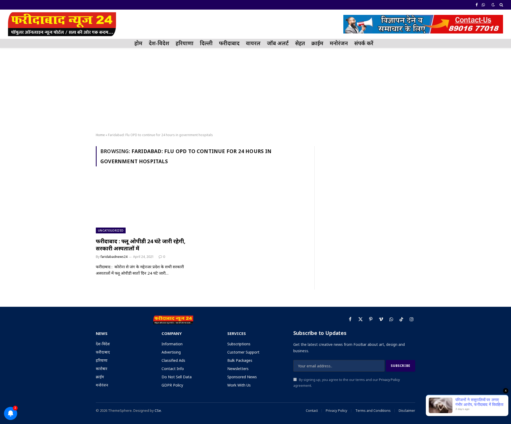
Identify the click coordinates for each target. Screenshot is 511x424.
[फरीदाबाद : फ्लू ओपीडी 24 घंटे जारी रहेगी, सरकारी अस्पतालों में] (146, 205)
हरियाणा (184, 43)
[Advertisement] (255, 90)
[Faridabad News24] (62, 24)
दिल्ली (206, 43)
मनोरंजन (339, 43)
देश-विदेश (159, 43)
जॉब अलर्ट (278, 43)
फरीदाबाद (229, 43)
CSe (158, 410)
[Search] (500, 5)
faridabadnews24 (113, 256)
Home (100, 135)
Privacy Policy (389, 379)
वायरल (253, 43)
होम (138, 43)
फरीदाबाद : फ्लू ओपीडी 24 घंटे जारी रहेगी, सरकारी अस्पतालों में (141, 245)
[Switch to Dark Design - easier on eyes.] (493, 5)
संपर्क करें (363, 43)
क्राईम (317, 43)
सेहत (300, 43)
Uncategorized (110, 230)
